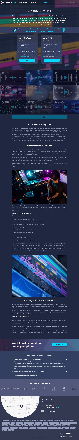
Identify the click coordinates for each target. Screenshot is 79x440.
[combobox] (76, 2)
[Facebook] (68, 2)
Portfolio (9, 2)
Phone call (47, 2)
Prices (15, 2)
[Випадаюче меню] (38, 2)
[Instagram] (73, 2)
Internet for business (62, 434)
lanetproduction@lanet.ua (52, 411)
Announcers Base (24, 2)
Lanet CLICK (68, 433)
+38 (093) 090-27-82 (51, 407)
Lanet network (70, 436)
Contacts (33, 2)
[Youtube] (71, 2)
